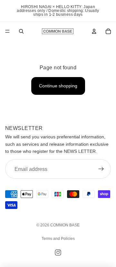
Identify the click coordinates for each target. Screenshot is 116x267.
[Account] (94, 31)
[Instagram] (58, 252)
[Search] (21, 31)
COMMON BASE (65, 225)
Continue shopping (58, 85)
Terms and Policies (58, 238)
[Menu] (7, 31)
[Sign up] (101, 169)
